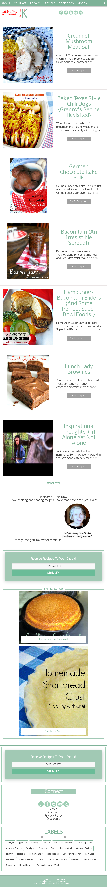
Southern (10, 865)
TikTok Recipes (26, 865)
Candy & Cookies (14, 848)
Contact (20, 3)
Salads (40, 859)
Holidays (21, 854)
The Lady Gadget (68, 883)
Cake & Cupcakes (84, 843)
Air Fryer (10, 843)
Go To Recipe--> (79, 71)
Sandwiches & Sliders (57, 859)
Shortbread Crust (54, 731)
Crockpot (30, 848)
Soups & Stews (90, 859)
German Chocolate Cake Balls (79, 172)
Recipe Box (66, 3)
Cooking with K (59, 879)
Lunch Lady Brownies (79, 369)
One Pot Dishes (26, 859)
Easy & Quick (66, 848)
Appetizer (22, 843)
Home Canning (36, 854)
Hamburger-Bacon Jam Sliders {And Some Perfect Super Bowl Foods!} (79, 304)
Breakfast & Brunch (63, 843)
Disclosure (53, 819)
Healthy (9, 854)
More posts (53, 483)
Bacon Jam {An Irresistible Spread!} (79, 237)
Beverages (36, 843)
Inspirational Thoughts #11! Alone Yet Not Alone (79, 435)
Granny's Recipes (84, 848)
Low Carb (89, 854)
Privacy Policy (53, 815)
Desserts (43, 848)
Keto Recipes (53, 854)
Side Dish (75, 859)
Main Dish (10, 859)
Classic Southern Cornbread (53, 639)
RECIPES (49, 3)
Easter (53, 848)
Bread (47, 843)
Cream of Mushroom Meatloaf (79, 41)
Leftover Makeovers (72, 854)
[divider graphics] (53, 793)
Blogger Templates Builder (56, 881)
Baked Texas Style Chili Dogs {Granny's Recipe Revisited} (79, 107)
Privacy (35, 3)
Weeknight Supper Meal (48, 865)
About (5, 3)
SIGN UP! (53, 573)
